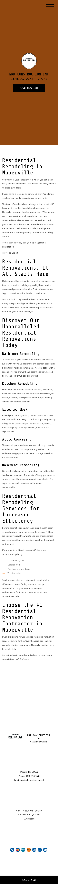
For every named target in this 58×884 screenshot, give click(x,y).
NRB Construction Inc (38, 737)
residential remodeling (30, 281)
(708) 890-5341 (29, 88)
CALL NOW (29, 879)
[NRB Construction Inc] (29, 61)
